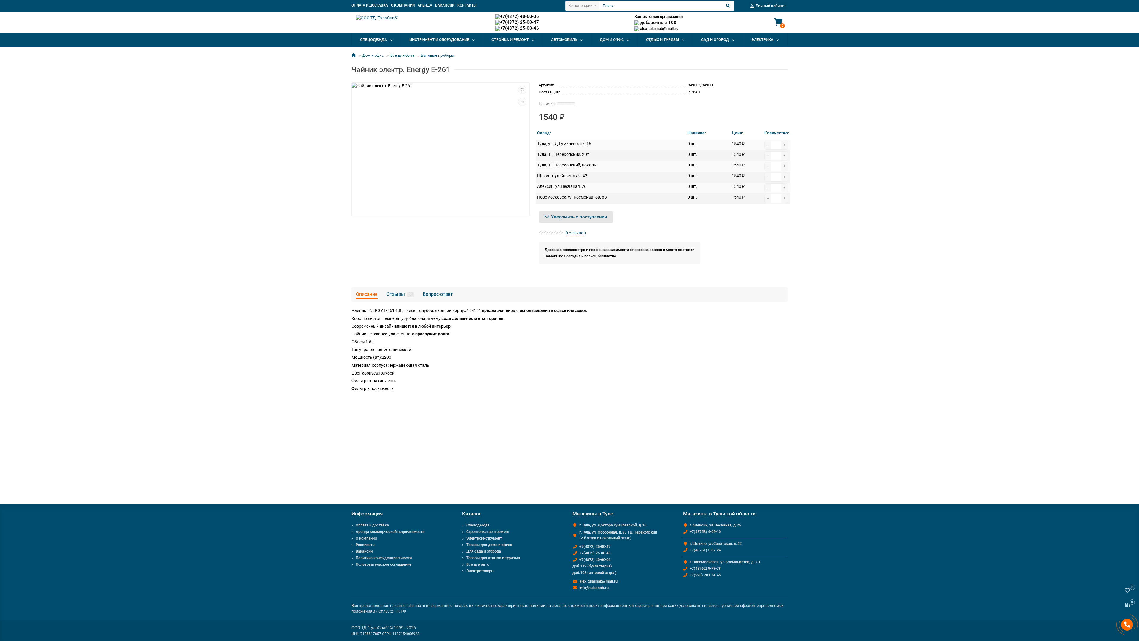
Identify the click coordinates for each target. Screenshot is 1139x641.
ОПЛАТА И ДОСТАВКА (369, 5)
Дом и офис (612, 39)
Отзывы (398, 294)
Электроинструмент (484, 538)
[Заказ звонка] (1127, 625)
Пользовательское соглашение (383, 564)
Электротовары (480, 571)
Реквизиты (365, 544)
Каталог (471, 514)
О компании (366, 538)
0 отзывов (576, 233)
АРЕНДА (425, 5)
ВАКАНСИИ (444, 5)
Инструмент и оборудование (439, 39)
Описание (367, 294)
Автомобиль (564, 39)
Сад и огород (715, 39)
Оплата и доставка (372, 525)
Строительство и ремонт (488, 531)
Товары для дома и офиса (489, 544)
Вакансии (364, 551)
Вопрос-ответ (438, 294)
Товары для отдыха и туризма (493, 558)
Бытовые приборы (437, 55)
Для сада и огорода (483, 551)
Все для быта (402, 55)
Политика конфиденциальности (384, 558)
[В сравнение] (522, 102)
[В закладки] (522, 90)
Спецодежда (373, 39)
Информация (367, 514)
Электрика (762, 39)
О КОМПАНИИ (403, 5)
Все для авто (477, 564)
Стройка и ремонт (510, 39)
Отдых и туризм (662, 39)
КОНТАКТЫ (466, 5)
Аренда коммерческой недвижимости (390, 531)
